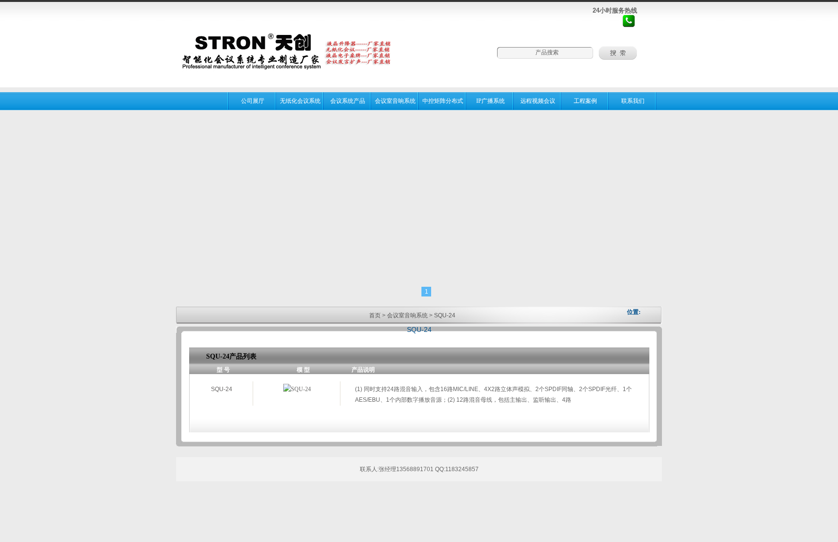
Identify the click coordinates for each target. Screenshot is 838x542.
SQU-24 (444, 315)
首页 (375, 315)
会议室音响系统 (407, 315)
